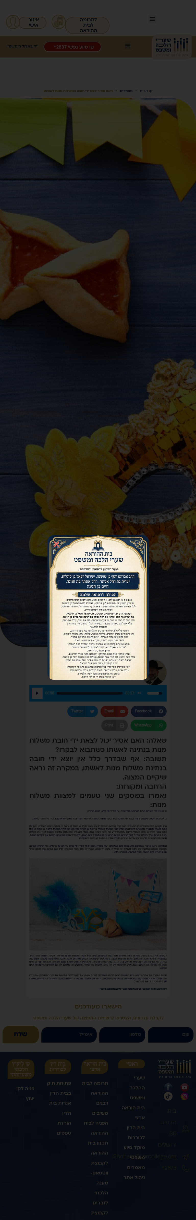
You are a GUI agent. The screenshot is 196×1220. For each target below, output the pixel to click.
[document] (98, 610)
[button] (56, 544)
